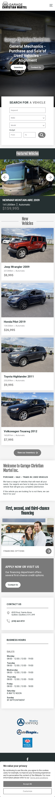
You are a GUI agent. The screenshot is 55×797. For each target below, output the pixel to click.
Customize (27, 791)
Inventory (18, 67)
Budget (12, 130)
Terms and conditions (39, 778)
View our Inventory (26, 453)
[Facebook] (27, 759)
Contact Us (36, 67)
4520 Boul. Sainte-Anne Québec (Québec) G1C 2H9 (23, 613)
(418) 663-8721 (18, 621)
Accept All (27, 784)
